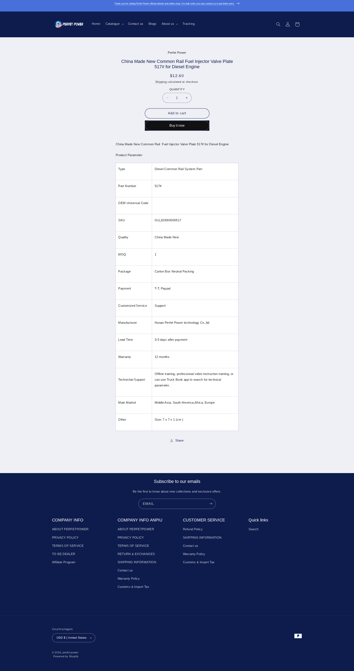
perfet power (70, 653)
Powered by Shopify (65, 656)
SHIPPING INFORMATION (137, 562)
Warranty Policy (129, 578)
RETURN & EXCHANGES (136, 554)
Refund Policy (193, 529)
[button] (114, 23)
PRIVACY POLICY (65, 537)
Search (253, 529)
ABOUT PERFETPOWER (70, 529)
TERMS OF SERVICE (68, 545)
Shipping (161, 81)
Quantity (177, 89)
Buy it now (177, 125)
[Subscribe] (211, 504)
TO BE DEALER (63, 554)
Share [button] (179, 440)
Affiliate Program (63, 562)
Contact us (125, 570)
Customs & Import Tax (133, 587)
